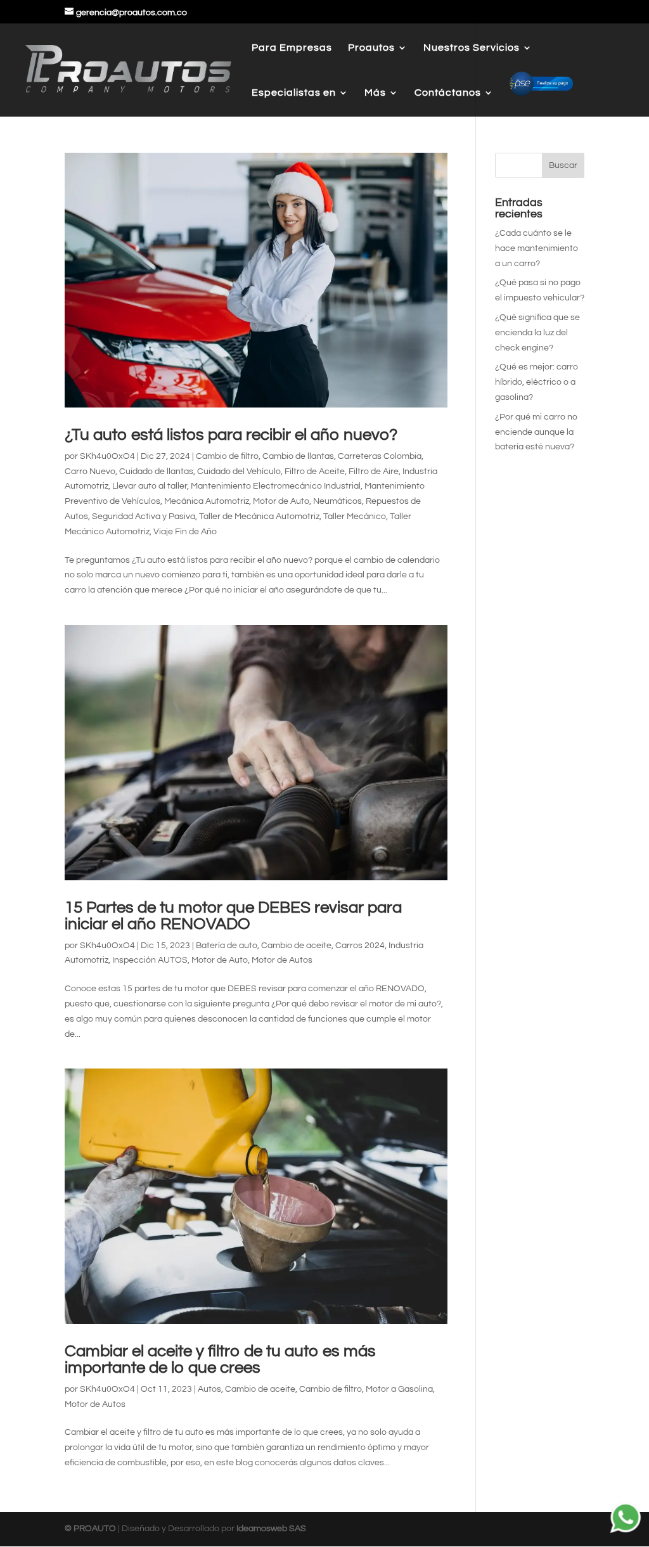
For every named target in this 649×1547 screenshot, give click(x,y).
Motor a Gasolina (399, 1389)
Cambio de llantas (298, 456)
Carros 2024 (360, 945)
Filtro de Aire (374, 471)
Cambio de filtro (227, 456)
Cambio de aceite (296, 945)
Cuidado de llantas (156, 471)
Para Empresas (292, 48)
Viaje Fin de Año (185, 531)
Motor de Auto (281, 501)
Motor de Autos (282, 960)
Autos (209, 1389)
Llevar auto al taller (149, 486)
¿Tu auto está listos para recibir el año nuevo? (231, 435)
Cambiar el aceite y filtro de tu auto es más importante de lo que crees (220, 1359)
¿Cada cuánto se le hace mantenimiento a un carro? (536, 248)
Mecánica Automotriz (206, 501)
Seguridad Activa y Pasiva (143, 516)
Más (375, 93)
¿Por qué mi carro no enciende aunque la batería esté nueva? (536, 432)
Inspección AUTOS (150, 960)
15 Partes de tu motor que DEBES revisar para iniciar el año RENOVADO (233, 915)
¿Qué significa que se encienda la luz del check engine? (537, 332)
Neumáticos (337, 501)
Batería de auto (226, 945)
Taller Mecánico (354, 516)
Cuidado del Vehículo (239, 471)
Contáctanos (447, 93)
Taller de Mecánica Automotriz (259, 516)
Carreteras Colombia (379, 456)
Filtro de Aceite (315, 471)
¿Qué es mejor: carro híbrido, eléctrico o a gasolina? (536, 382)
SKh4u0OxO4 (107, 456)
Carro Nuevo (90, 471)
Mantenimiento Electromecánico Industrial (276, 486)
